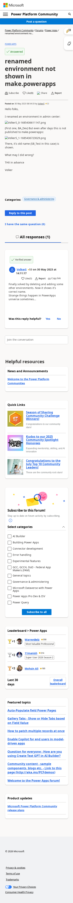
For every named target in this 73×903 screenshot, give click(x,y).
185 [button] (43, 668)
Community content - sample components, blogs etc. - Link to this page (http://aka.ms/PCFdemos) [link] (34, 768)
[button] (69, 14)
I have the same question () (25, 224)
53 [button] (48, 103)
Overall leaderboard (58, 681)
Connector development (28, 548)
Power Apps (51, 30)
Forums (39, 30)
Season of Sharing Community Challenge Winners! (43, 416)
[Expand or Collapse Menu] (5, 14)
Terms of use (13, 873)
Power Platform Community (34, 14)
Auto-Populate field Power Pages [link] (31, 710)
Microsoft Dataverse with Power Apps (32, 589)
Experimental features (27, 561)
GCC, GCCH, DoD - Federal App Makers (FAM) (32, 569)
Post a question (36, 21)
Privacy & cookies (15, 867)
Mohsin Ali (31, 668)
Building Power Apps (26, 542)
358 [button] (44, 639)
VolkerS (41, 103)
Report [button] (58, 93)
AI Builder (19, 536)
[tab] (33, 238)
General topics (22, 575)
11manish (31, 653)
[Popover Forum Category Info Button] (10, 520)
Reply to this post (20, 213)
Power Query (21, 602)
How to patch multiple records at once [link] (36, 731)
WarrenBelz (32, 639)
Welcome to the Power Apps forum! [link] (33, 780)
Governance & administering (39, 198)
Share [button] (44, 93)
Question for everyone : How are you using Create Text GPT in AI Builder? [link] (34, 754)
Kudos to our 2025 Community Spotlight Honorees (42, 440)
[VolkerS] (12, 270)
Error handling (22, 555)
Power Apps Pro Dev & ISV (29, 596)
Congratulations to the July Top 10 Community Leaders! (43, 464)
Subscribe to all (37, 612)
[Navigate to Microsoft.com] (13, 5)
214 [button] (42, 653)
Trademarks (12, 879)
